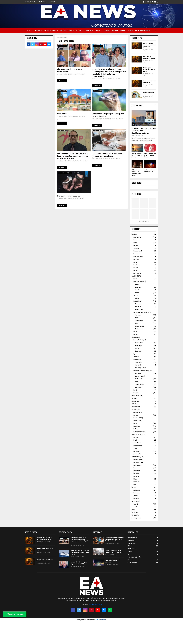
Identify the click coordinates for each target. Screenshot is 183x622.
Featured (65, 46)
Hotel (135, 440)
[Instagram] (85, 610)
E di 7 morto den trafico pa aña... (149, 171)
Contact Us (52, 2)
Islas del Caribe (138, 256)
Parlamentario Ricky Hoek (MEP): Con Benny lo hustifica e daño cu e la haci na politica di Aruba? (73, 156)
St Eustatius (137, 273)
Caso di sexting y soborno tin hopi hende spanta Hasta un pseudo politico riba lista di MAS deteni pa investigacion (109, 73)
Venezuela (136, 254)
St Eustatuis (135, 401)
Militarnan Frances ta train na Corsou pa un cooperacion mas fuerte (80, 552)
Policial (95, 130)
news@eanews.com (95, 604)
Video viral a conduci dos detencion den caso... (136, 172)
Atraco (135, 495)
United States (139, 309)
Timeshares (137, 443)
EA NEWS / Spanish (142, 30)
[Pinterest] (91, 610)
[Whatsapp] (110, 610)
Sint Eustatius (139, 326)
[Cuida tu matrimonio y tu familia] (137, 83)
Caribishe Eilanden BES (140, 370)
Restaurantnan (137, 445)
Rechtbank (138, 351)
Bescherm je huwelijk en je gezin (149, 57)
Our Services (43, 2)
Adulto (135, 507)
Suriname (136, 482)
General (135, 437)
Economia (136, 426)
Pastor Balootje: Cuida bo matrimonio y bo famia (149, 45)
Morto (89, 30)
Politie (135, 390)
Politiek (135, 393)
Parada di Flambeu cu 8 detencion (112, 561)
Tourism (136, 298)
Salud (135, 240)
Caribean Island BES (139, 312)
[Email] (104, 610)
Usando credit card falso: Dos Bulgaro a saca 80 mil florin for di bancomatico (114, 539)
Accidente (136, 490)
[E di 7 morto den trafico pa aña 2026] (150, 164)
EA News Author (63, 74)
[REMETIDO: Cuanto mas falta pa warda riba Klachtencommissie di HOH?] (144, 118)
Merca (135, 479)
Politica (95, 46)
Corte (60, 90)
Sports (135, 295)
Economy (138, 287)
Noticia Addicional (139, 432)
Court (137, 290)
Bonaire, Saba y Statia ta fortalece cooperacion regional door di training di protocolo (79, 540)
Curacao (138, 315)
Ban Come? (135, 512)
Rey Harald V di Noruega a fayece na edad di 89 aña (79, 563)
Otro (134, 484)
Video (97, 30)
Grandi (135, 504)
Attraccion (136, 451)
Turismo (136, 248)
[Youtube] (98, 610)
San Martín (136, 265)
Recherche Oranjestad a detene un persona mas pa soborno (107, 155)
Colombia (138, 306)
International (137, 301)
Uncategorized (136, 518)
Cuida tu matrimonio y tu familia (149, 82)
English (134, 276)
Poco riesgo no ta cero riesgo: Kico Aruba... (137, 155)
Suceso (79, 30)
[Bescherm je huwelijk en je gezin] (137, 59)
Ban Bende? (135, 515)
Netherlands (139, 329)
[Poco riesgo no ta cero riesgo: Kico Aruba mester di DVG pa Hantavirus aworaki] (137, 148)
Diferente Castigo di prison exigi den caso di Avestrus (108, 115)
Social (135, 242)
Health (137, 284)
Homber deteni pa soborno (68, 196)
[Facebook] (73, 610)
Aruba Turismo (50, 30)
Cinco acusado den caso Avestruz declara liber (71, 70)
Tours (135, 448)
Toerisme (136, 356)
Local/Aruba (137, 237)
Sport (135, 354)
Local (28, 30)
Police (135, 331)
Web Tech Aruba (100, 620)
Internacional (66, 30)
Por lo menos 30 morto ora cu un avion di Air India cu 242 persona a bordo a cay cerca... (114, 551)
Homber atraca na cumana (148, 93)
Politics (135, 334)
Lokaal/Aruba (137, 340)
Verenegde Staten (140, 368)
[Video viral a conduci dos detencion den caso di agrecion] (137, 164)
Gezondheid (139, 343)
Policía (135, 268)
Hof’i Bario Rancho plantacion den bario (150, 155)
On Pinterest (137, 194)
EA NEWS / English (111, 30)
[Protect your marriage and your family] (137, 70)
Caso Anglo (62, 113)
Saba (136, 323)
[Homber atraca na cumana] (137, 94)
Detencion (136, 493)
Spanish (134, 234)
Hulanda (136, 476)
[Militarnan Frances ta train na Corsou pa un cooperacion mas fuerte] (64, 553)
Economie (138, 345)
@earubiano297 (144, 221)
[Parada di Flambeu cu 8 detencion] (98, 563)
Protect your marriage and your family (149, 69)
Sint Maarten (139, 320)
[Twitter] (79, 610)
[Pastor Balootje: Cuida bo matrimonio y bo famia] (137, 45)
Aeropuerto (137, 454)
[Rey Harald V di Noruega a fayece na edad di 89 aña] (64, 564)
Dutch (133, 337)
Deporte (38, 30)
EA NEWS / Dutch (126, 30)
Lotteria (135, 429)
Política (135, 270)
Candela (136, 498)
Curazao (136, 259)
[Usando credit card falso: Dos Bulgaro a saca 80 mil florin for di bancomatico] (98, 540)
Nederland (138, 387)
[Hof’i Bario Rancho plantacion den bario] (150, 148)
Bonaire (135, 262)
